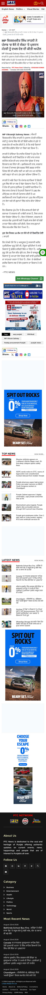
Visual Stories (33, 9)
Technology (11, 906)
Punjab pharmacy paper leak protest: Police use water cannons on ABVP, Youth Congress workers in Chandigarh (30, 485)
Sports (9, 913)
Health (9, 895)
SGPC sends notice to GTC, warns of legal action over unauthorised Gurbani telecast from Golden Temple (30, 474)
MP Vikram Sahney (11, 338)
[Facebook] (17, 126)
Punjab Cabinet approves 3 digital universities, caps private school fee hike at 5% (29, 497)
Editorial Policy (22, 987)
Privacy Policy (7, 992)
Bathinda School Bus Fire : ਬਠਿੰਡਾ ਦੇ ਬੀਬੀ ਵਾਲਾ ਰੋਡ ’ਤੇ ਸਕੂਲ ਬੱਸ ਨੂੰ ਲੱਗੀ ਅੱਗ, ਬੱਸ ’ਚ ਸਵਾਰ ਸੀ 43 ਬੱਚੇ (29, 568)
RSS (26, 992)
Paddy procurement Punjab (14, 343)
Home (4, 30)
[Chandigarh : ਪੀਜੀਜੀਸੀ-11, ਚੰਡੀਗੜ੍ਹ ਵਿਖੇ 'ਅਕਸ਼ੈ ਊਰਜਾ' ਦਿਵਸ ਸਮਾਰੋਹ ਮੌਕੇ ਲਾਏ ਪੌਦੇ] (6, 601)
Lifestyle (10, 898)
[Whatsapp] (25, 126)
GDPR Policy (18, 992)
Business (10, 887)
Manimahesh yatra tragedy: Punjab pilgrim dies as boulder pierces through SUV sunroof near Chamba (29, 507)
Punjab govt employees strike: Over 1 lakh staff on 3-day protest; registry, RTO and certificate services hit (30, 517)
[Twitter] (12, 127)
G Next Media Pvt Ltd (9, 983)
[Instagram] (21, 126)
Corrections (33, 987)
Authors (5, 990)
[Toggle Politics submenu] (24, 9)
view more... (39, 454)
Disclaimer (23, 990)
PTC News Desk (17, 67)
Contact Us (14, 990)
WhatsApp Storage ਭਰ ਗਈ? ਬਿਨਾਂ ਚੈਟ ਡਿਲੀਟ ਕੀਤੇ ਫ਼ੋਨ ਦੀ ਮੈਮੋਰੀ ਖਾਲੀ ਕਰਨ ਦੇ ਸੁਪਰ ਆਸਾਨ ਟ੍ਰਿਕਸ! (29, 624)
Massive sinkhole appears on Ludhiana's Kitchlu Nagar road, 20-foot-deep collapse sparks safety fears (29, 462)
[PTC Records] (25, 821)
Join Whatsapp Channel (27, 279)
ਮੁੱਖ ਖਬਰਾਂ (12, 30)
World (8, 909)
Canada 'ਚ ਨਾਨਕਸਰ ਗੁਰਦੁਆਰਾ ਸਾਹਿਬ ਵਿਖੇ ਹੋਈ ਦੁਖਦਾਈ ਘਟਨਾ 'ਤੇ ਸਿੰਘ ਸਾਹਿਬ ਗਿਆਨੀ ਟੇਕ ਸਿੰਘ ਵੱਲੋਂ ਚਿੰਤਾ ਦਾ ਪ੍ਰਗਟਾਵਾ (29, 578)
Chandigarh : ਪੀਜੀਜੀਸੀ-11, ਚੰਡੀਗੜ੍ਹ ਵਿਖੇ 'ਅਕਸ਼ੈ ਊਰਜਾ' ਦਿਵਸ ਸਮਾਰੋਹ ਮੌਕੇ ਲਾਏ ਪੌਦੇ (29, 601)
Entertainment (12, 891)
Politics (19, 9)
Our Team (32, 990)
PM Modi (30, 334)
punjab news (36, 343)
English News (8, 9)
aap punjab (17, 334)
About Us (12, 987)
